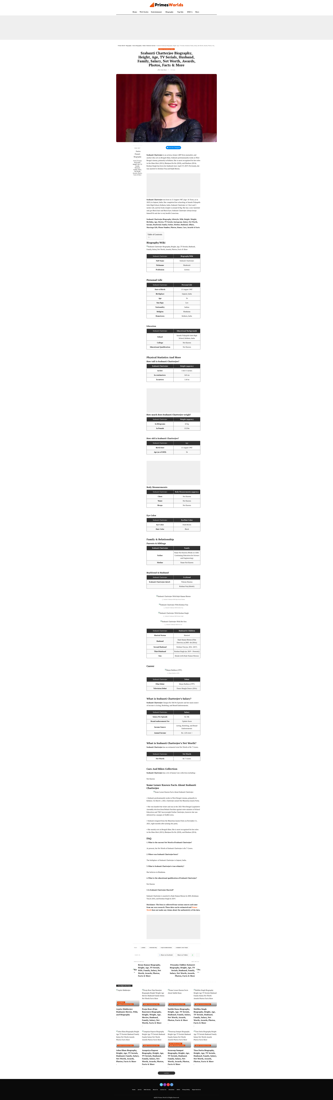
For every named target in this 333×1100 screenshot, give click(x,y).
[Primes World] (166, 5)
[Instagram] (164, 1084)
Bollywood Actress (175, 1043)
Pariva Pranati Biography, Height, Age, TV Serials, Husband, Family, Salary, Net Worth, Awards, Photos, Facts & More (137, 168)
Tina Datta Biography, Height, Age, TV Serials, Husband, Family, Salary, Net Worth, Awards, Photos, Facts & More (205, 1056)
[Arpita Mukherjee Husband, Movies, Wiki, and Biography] (127, 997)
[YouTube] (168, 1084)
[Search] (216, 12)
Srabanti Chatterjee (182, 947)
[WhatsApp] (192, 955)
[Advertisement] (52, 27)
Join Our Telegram (174, 147)
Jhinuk (143, 947)
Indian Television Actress (166, 49)
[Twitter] (161, 1084)
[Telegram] (198, 955)
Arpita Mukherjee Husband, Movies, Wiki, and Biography (127, 1012)
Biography (121, 1002)
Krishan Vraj (153, 947)
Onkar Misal (163, 69)
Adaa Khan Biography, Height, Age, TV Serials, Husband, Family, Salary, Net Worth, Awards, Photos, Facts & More (127, 1056)
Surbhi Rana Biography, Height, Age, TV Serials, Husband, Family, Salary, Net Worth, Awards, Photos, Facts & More (179, 1014)
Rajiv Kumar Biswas (166, 947)
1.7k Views (172, 69)
